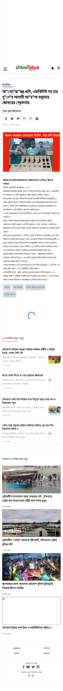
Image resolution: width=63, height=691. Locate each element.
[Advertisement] (31, 31)
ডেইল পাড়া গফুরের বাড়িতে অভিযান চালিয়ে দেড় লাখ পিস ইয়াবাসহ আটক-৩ (27, 427)
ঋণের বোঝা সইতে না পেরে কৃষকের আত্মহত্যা (22, 375)
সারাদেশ (47, 653)
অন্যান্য (6, 84)
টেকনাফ (47, 648)
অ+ (24, 118)
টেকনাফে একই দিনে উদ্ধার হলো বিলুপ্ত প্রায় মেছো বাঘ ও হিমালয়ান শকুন (29, 401)
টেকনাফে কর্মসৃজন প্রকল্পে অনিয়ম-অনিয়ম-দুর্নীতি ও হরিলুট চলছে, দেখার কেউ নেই (28, 351)
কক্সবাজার (16, 648)
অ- (31, 118)
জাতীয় (16, 653)
